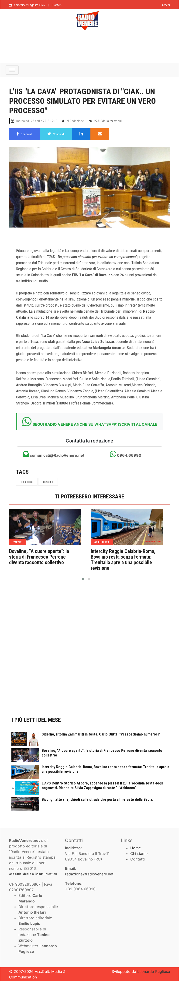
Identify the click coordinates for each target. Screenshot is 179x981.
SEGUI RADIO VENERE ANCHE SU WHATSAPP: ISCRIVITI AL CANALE (95, 424)
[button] (83, 579)
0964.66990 (128, 455)
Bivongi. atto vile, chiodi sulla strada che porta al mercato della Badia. (97, 799)
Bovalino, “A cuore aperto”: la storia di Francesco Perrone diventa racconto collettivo (39, 557)
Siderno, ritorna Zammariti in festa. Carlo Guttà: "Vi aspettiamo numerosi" (101, 734)
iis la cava (27, 482)
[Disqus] (89, 651)
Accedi (166, 5)
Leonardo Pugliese (153, 971)
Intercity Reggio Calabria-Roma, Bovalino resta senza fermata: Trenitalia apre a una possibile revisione (123, 560)
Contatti (57, 5)
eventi (18, 542)
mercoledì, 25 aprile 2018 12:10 (36, 121)
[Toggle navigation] (12, 70)
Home (135, 848)
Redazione (77, 121)
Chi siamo (139, 853)
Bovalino (48, 482)
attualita (101, 542)
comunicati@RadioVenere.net (56, 455)
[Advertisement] (89, 49)
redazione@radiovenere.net (89, 874)
